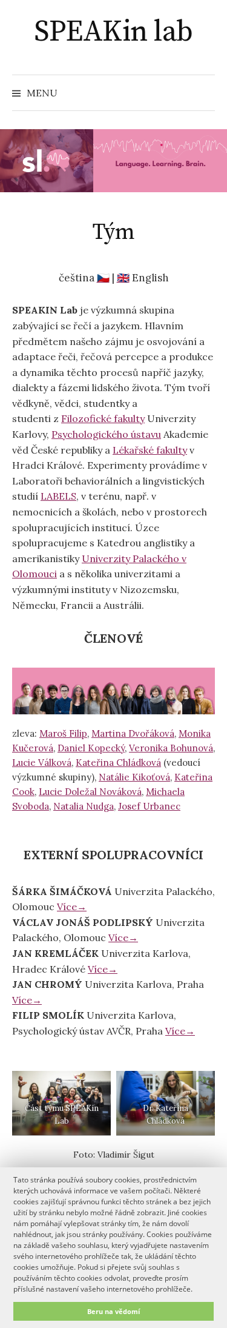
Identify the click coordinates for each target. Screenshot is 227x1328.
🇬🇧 (123, 277)
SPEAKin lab (113, 32)
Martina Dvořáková (132, 733)
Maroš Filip (63, 733)
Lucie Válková (41, 762)
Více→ (72, 906)
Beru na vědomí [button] (113, 1311)
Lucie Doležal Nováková (90, 791)
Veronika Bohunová (171, 748)
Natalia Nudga (83, 806)
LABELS (58, 496)
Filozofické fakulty (103, 418)
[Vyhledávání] (204, 93)
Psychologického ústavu (106, 434)
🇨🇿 (103, 277)
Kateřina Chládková (118, 762)
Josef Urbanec (149, 806)
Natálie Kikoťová (134, 777)
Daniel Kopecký (91, 748)
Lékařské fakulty (150, 450)
